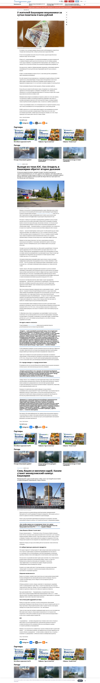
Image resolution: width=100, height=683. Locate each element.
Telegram (71, 1)
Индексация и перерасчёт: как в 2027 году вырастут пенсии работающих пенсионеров (50, 7)
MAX (77, 1)
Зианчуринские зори (22, 1)
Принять (80, 680)
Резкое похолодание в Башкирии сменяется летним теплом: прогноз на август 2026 (73, 4)
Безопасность (17, 4)
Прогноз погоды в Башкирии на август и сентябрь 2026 (55, 4)
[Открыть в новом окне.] (24, 123)
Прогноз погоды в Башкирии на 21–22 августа (37, 4)
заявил (39, 527)
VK (65, 1)
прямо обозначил (32, 325)
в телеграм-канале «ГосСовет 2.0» (44, 213)
